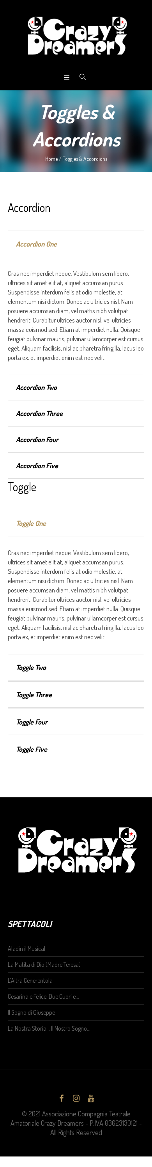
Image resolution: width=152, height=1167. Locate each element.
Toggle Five (31, 749)
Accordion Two (36, 387)
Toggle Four (32, 721)
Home (51, 158)
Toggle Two (31, 667)
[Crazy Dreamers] (76, 35)
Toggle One (31, 523)
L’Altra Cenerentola (30, 980)
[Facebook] (61, 1098)
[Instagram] (76, 1098)
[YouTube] (90, 1098)
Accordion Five (37, 465)
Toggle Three (34, 694)
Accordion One (36, 244)
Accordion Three (39, 413)
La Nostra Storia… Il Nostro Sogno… (49, 1028)
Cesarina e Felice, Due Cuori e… (43, 996)
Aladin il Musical (26, 948)
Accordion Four (37, 439)
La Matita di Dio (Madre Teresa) (44, 964)
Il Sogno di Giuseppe (31, 1012)
